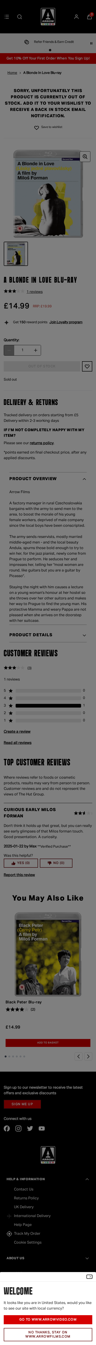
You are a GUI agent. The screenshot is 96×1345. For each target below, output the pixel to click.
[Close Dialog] (89, 1277)
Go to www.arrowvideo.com (48, 1319)
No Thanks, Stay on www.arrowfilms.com (47, 1334)
